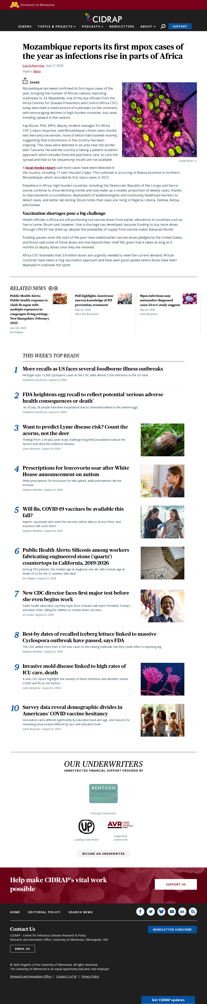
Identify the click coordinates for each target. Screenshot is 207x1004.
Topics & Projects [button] (55, 26)
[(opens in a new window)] (32, 4)
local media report (40, 167)
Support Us (176, 884)
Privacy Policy (90, 976)
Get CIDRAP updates (168, 1000)
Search (163, 26)
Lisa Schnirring (33, 66)
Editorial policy (44, 912)
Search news (81, 912)
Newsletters (121, 26)
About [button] (146, 26)
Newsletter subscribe (172, 929)
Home (15, 912)
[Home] (103, 17)
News (27, 26)
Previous (51, 288)
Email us (22, 949)
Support (180, 26)
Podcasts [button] (91, 26)
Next (56, 288)
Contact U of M (66, 976)
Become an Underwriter (103, 854)
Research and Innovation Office (30, 976)
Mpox (37, 71)
